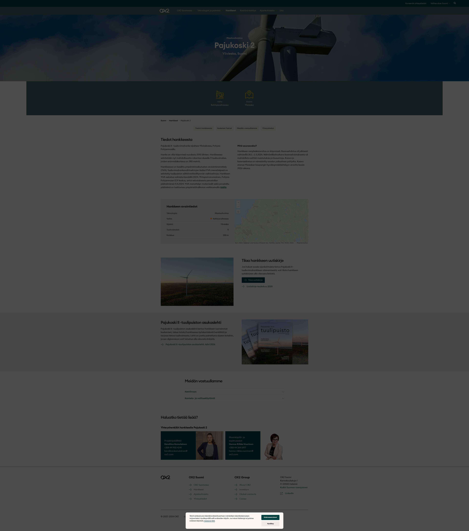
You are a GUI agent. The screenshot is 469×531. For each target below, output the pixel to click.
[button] (270, 517)
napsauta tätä (209, 521)
